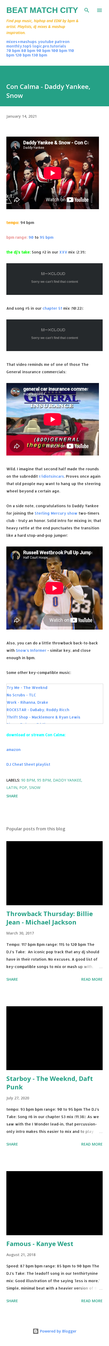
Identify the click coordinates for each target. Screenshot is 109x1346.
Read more (92, 979)
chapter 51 (52, 308)
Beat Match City (42, 10)
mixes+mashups (21, 41)
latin (11, 787)
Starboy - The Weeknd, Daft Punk (49, 1082)
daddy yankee (67, 780)
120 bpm (23, 55)
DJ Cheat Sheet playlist (28, 764)
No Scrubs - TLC (21, 695)
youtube (46, 41)
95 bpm (46, 237)
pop (23, 787)
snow (34, 787)
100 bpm (59, 50)
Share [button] (12, 795)
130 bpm (39, 55)
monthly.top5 (18, 46)
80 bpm (28, 50)
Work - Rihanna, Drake (27, 702)
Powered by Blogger (57, 1331)
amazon (13, 749)
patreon (62, 41)
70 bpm (13, 50)
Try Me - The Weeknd (27, 687)
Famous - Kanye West (39, 1243)
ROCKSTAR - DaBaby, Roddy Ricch (38, 709)
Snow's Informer (31, 650)
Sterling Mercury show (56, 513)
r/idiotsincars (51, 476)
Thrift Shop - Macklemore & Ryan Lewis (43, 717)
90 (31, 237)
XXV (63, 252)
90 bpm (43, 50)
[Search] (87, 9)
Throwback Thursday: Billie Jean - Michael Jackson (49, 917)
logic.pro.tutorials (49, 46)
